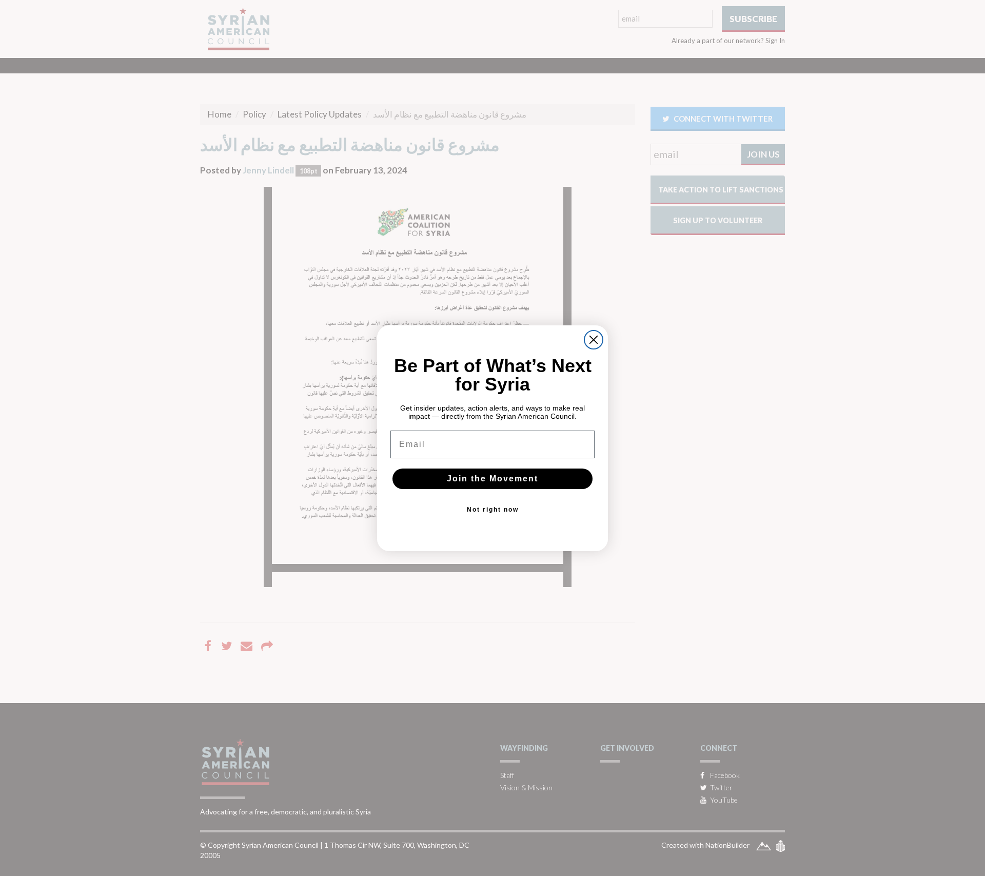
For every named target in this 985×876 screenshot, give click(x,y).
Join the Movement (492, 478)
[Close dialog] (593, 339)
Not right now (493, 509)
